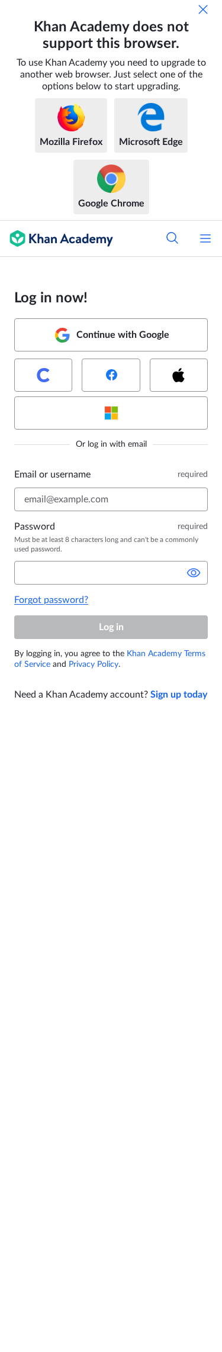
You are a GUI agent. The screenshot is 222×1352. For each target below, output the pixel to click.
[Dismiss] (203, 9)
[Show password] (193, 572)
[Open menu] (205, 238)
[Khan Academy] (56, 238)
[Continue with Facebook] (111, 375)
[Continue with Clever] (43, 375)
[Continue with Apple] (179, 375)
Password (34, 526)
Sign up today (178, 694)
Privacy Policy (93, 664)
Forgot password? (51, 600)
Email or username (52, 474)
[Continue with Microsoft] (111, 413)
